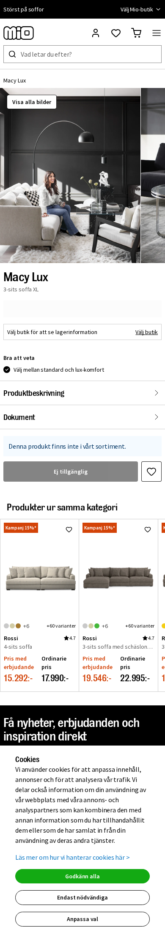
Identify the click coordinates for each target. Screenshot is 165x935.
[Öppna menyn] (156, 33)
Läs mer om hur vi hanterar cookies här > (72, 857)
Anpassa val (82, 919)
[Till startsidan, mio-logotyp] (18, 33)
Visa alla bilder (31, 102)
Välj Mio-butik (137, 9)
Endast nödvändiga (82, 897)
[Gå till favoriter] (115, 33)
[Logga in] (95, 33)
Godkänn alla (82, 876)
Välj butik (146, 332)
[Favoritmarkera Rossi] (69, 529)
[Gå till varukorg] (136, 33)
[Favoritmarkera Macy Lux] (151, 471)
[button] (70, 175)
